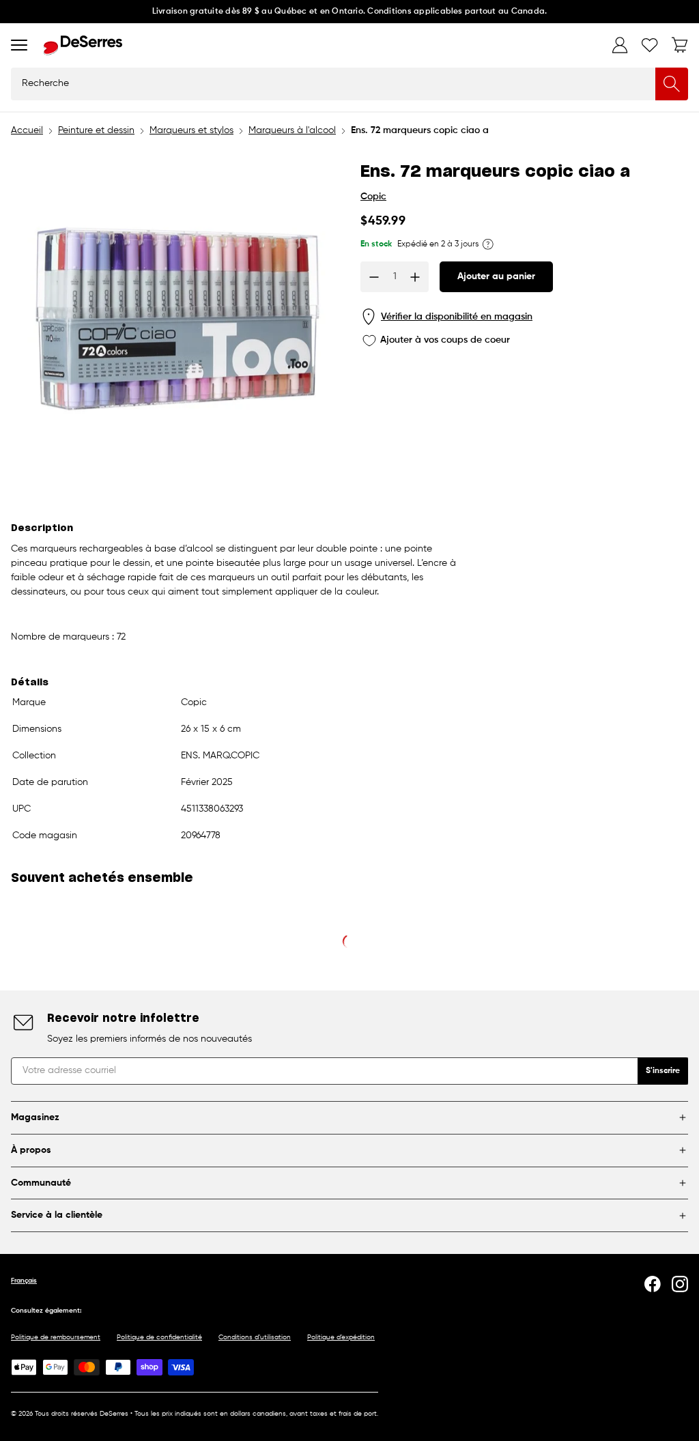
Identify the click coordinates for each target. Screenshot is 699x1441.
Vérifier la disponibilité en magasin (456, 317)
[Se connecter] (620, 45)
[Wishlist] (650, 45)
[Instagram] (680, 1284)
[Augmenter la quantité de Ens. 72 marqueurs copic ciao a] (415, 277)
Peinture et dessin (96, 130)
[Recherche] (671, 84)
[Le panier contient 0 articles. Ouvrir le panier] (680, 45)
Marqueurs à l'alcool (292, 130)
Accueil (27, 130)
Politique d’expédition (341, 1337)
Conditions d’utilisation (254, 1337)
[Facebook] (652, 1284)
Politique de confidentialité (159, 1337)
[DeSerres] (83, 45)
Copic (373, 196)
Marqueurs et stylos (191, 130)
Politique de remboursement (55, 1337)
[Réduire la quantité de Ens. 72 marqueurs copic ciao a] (374, 277)
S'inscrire (663, 1071)
